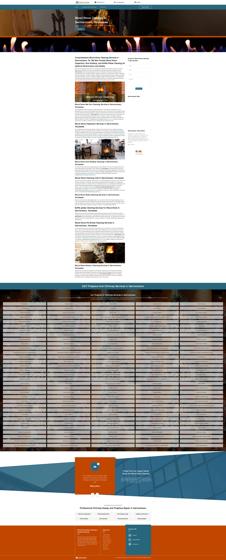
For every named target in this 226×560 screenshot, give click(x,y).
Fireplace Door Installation (113, 352)
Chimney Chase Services (113, 330)
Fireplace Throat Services (24, 361)
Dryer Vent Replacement (113, 423)
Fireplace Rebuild (24, 343)
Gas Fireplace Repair (112, 343)
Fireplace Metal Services (24, 357)
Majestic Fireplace (157, 388)
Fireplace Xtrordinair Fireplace (201, 396)
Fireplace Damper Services (157, 357)
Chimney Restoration (24, 326)
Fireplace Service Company (113, 418)
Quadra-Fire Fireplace (201, 392)
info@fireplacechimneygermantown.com (85, 174)
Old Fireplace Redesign (157, 370)
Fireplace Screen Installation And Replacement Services (201, 405)
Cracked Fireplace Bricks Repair (113, 445)
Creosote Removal (69, 308)
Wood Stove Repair (113, 432)
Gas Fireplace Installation (24, 348)
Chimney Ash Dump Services (113, 334)
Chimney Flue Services (201, 330)
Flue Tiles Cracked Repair (113, 370)
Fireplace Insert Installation (24, 410)
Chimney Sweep (24, 303)
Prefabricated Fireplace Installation (201, 348)
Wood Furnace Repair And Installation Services (113, 348)
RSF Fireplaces (24, 388)
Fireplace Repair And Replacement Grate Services (69, 357)
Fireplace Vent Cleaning (157, 339)
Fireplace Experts (201, 418)
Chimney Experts (24, 423)
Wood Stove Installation (157, 432)
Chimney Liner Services (25, 334)
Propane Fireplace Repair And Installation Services (25, 352)
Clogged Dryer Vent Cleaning (24, 418)
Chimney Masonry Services (69, 339)
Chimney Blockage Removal (69, 326)
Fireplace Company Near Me (24, 432)
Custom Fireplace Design (68, 374)
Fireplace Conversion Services (157, 436)
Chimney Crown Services (24, 330)
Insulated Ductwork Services (201, 441)
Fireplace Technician (201, 427)
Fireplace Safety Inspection (157, 423)
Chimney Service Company (157, 418)
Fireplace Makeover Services (113, 441)
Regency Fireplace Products (201, 379)
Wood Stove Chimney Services (24, 436)
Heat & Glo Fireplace (24, 392)
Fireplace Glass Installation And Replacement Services (69, 352)
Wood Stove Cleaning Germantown (86, 36)
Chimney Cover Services (157, 330)
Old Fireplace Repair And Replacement (157, 326)
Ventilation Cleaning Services (69, 441)
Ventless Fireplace (113, 436)
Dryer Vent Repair (69, 423)
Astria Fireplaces (201, 383)
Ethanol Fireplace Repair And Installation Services (157, 348)
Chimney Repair (157, 308)
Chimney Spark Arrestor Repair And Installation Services (113, 317)
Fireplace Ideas (24, 427)
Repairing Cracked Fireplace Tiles (113, 365)
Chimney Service (113, 303)
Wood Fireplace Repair (69, 343)
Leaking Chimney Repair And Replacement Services (69, 365)
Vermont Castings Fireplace (201, 388)
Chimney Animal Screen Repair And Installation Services (157, 317)
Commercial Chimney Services (112, 361)
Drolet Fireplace (24, 401)
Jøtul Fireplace (24, 396)
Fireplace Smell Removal (24, 370)
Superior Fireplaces (24, 383)
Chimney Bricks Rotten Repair (157, 365)
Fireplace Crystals (69, 379)
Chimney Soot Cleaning (25, 312)
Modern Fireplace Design (24, 374)
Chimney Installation (201, 308)
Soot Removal (113, 308)
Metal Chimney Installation (24, 321)
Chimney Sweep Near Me (113, 427)
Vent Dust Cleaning (157, 414)
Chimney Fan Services (201, 334)
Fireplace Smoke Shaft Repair (68, 321)
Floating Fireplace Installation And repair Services (157, 445)
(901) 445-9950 (145, 7)
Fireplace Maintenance (69, 432)
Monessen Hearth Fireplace (69, 401)
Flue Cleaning (24, 308)
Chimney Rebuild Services (68, 410)
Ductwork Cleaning (157, 427)
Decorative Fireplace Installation (201, 423)
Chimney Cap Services (69, 330)
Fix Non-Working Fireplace (69, 317)
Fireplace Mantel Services (201, 445)
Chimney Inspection (157, 303)
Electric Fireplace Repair (157, 343)
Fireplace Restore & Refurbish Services (68, 445)
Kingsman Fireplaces (157, 383)
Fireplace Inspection (113, 326)
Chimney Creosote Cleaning (69, 312)
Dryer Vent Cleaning (201, 410)
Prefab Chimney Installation (113, 410)
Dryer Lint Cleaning (113, 414)
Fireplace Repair (113, 312)
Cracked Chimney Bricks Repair (201, 365)
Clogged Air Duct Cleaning (68, 418)
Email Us (138, 2)
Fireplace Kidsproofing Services (157, 410)
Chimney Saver (201, 326)
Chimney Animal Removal (157, 405)
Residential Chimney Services (157, 361)
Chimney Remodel (157, 441)
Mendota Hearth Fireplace (113, 396)
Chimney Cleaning (69, 303)
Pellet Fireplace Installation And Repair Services (157, 379)
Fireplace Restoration (24, 317)
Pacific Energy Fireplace (69, 396)
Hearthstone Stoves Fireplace (201, 401)
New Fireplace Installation (201, 312)
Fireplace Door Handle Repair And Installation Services (157, 352)
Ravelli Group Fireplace (113, 405)
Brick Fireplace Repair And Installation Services (24, 445)
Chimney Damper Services (69, 334)
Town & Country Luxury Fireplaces (113, 383)
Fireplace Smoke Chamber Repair (113, 321)
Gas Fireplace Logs (201, 357)
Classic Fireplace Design (201, 370)
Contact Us (103, 7)
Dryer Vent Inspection (201, 414)
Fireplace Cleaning (201, 303)
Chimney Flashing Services (24, 339)
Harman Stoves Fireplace (68, 392)
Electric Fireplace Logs (69, 361)
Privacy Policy (105, 548)
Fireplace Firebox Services (113, 357)
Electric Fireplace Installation (69, 348)
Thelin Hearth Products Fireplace (69, 405)
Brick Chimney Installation (201, 317)
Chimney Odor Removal (69, 370)
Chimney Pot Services (157, 334)
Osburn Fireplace (113, 392)
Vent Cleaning (25, 414)
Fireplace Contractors (201, 339)
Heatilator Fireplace (68, 388)
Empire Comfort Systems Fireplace (24, 405)
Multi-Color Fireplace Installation (113, 379)
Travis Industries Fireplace (157, 401)
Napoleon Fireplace (113, 388)
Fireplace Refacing (157, 321)
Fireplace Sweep (113, 339)
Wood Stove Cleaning (201, 432)
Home (76, 7)
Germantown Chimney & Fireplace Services (132, 557)
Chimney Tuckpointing (201, 321)
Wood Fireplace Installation (201, 343)
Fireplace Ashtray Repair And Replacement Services (201, 352)
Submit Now (139, 88)
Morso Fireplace (112, 401)
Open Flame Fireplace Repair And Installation (24, 441)
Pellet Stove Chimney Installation (113, 374)
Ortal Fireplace (157, 396)
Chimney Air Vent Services (24, 379)
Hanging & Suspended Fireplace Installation (201, 436)
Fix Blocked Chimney (24, 365)
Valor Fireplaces (68, 383)
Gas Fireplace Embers (201, 374)
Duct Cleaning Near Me (69, 427)
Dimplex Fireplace (157, 392)
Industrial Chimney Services (201, 361)
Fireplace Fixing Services (69, 436)
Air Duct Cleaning (69, 414)
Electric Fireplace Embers (157, 374)
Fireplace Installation (157, 312)
